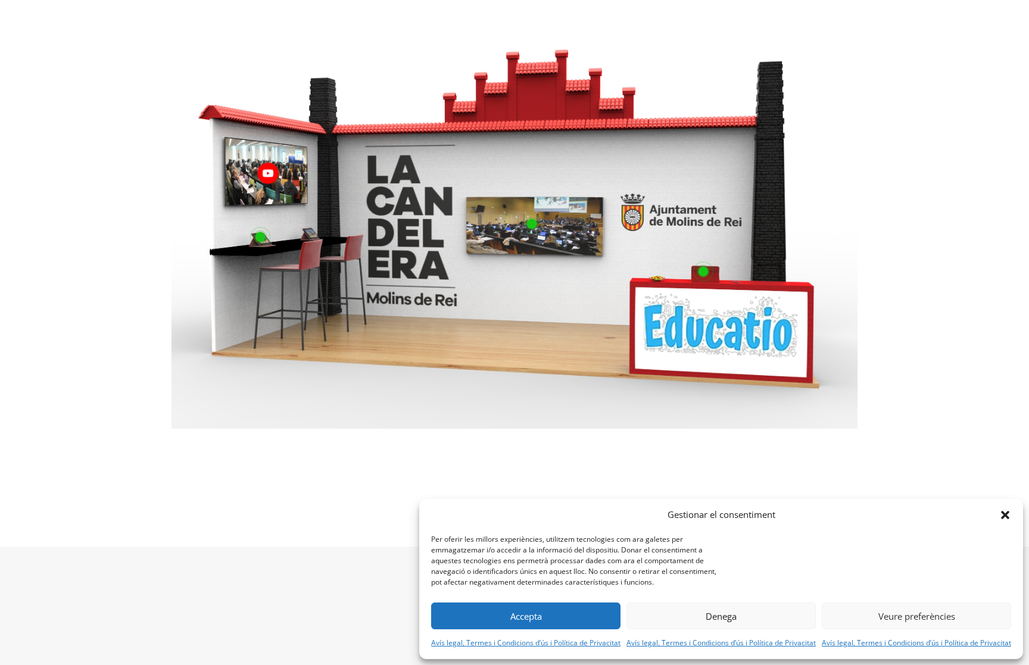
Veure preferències (916, 616)
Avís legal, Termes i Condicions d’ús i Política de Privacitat (525, 643)
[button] (1005, 515)
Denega (721, 616)
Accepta (526, 616)
